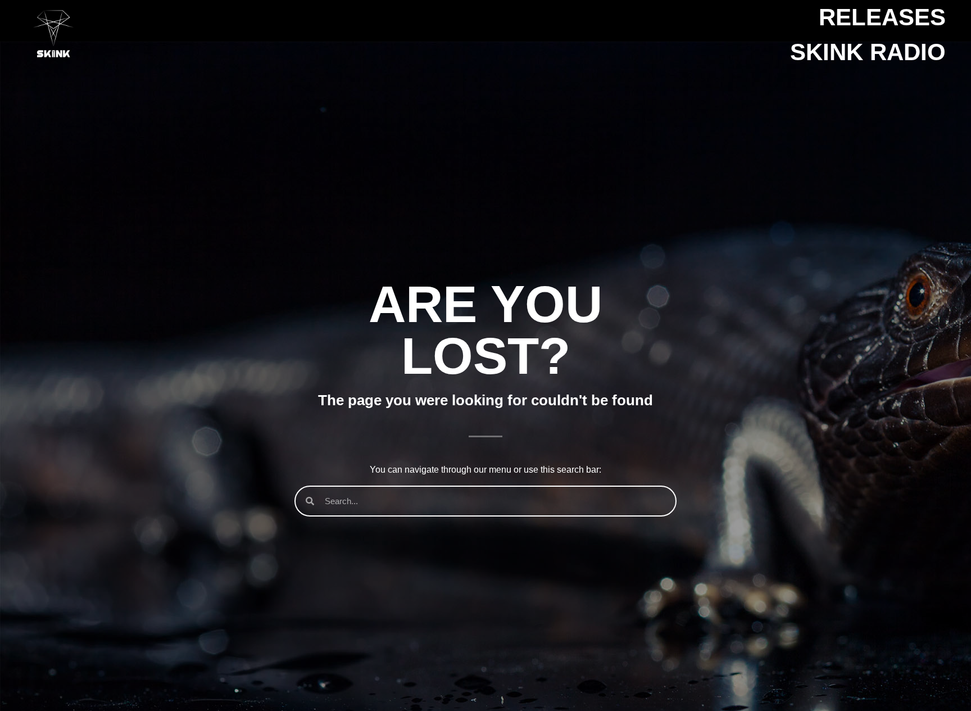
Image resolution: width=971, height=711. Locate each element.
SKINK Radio (868, 52)
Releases (882, 17)
